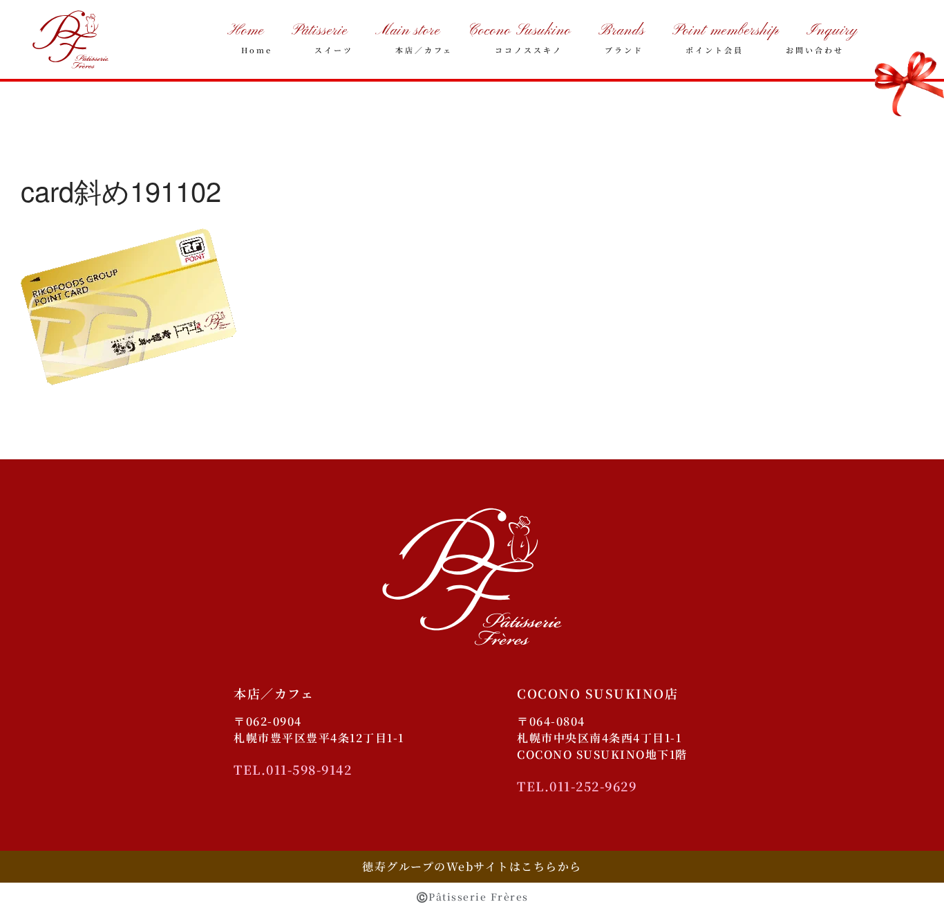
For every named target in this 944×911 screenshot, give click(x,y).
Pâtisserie (320, 30)
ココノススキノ (529, 49)
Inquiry (832, 30)
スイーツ (333, 49)
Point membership (725, 30)
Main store (407, 30)
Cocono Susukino (519, 30)
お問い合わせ (815, 49)
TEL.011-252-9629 (576, 786)
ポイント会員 (715, 49)
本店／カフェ (424, 49)
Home (245, 30)
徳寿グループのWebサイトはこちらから (472, 866)
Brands (621, 30)
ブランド (624, 49)
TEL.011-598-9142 (293, 769)
